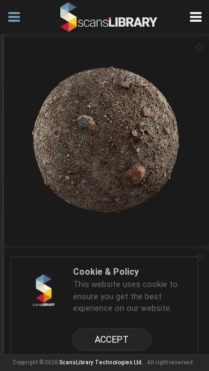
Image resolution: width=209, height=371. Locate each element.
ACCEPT (112, 339)
